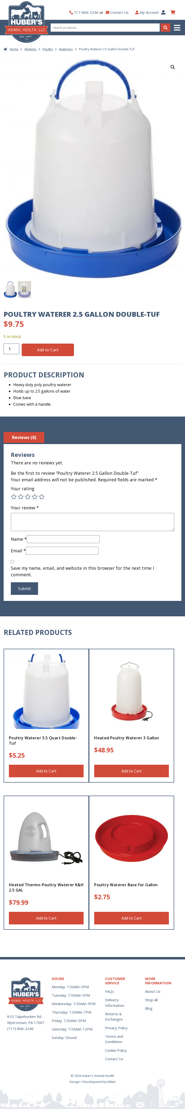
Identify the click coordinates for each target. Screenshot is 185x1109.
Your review (25, 508)
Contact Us (119, 12)
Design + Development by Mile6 (92, 1082)
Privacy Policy (116, 1027)
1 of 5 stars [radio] (14, 497)
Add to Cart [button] (46, 771)
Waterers (66, 49)
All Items (30, 49)
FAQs (109, 991)
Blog (148, 1008)
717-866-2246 (86, 12)
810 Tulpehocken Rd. (24, 1016)
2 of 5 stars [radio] (21, 497)
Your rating (22, 488)
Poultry (48, 49)
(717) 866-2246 (20, 1028)
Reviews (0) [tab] (24, 437)
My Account (149, 12)
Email (18, 551)
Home (14, 49)
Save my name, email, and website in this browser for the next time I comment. (82, 571)
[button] (177, 27)
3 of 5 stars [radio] (28, 497)
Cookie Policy (116, 1050)
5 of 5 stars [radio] (42, 497)
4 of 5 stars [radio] (35, 497)
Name (19, 539)
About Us (152, 991)
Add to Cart (47, 350)
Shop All (151, 999)
